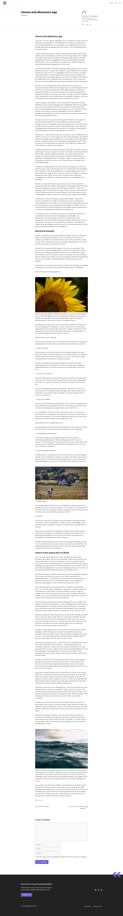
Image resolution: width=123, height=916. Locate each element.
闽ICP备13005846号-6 (31, 906)
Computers (40, 800)
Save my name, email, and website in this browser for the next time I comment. (62, 857)
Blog (111, 3)
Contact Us (26, 895)
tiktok (37, 557)
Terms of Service (97, 906)
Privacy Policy (87, 906)
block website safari (43, 806)
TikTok (56, 566)
